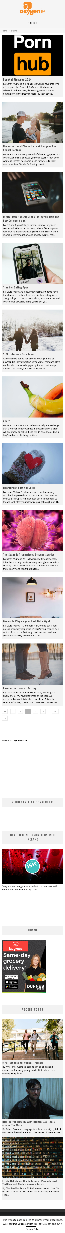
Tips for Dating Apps (16, 287)
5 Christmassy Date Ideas (19, 354)
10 (55, 711)
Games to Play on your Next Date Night (26, 621)
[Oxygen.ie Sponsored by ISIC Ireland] (32, 882)
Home (4, 30)
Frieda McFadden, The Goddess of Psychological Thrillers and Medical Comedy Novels (29, 1182)
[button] (32, 55)
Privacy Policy (32, 1229)
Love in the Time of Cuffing (20, 688)
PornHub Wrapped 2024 (17, 79)
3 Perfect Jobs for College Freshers (22, 1062)
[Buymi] (24, 991)
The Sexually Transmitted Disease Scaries (29, 554)
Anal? (6, 421)
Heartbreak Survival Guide (19, 488)
